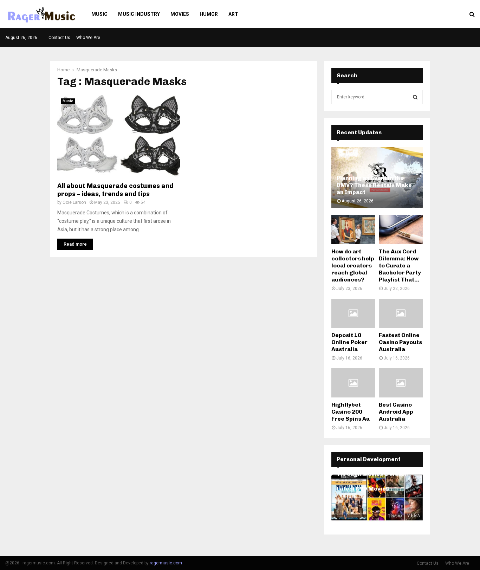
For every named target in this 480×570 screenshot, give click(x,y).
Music (99, 14)
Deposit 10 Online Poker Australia (349, 342)
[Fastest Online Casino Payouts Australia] (401, 313)
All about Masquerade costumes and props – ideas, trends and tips (115, 190)
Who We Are (88, 37)
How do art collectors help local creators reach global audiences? (352, 265)
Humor (209, 14)
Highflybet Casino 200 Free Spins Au (350, 411)
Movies (179, 14)
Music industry (139, 14)
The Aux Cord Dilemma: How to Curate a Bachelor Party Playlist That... (400, 265)
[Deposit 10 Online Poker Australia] (353, 313)
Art (233, 14)
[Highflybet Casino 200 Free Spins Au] (353, 382)
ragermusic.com (166, 563)
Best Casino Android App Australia (396, 411)
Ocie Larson (74, 202)
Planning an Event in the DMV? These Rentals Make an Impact (374, 185)
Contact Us (59, 37)
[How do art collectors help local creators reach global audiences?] (353, 229)
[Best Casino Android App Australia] (401, 382)
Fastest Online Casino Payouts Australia (400, 342)
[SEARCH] (415, 97)
